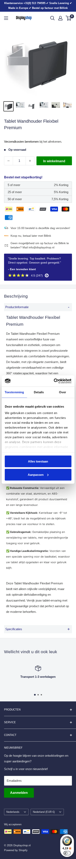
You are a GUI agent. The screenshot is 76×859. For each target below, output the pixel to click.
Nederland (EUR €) (44, 811)
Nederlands (12, 811)
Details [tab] (39, 392)
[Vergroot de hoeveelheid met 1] (30, 161)
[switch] (67, 853)
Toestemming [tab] (14, 392)
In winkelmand (54, 161)
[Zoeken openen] (52, 18)
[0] (68, 18)
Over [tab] (62, 392)
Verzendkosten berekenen (21, 141)
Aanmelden (19, 792)
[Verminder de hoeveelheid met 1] (8, 161)
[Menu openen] (6, 18)
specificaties (37, 629)
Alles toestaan (38, 461)
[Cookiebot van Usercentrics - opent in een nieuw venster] (54, 381)
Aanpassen (36, 474)
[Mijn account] (60, 18)
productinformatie (37, 307)
